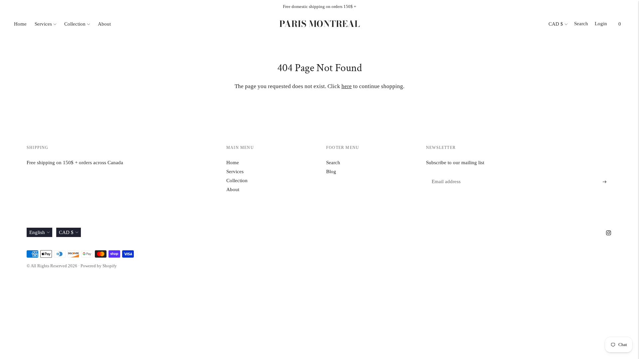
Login (601, 23)
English (37, 232)
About (104, 24)
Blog (331, 171)
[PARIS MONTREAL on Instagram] (608, 233)
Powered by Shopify (99, 265)
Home (20, 24)
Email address (445, 174)
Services (43, 24)
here (346, 86)
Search (581, 23)
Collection (75, 24)
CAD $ (555, 24)
